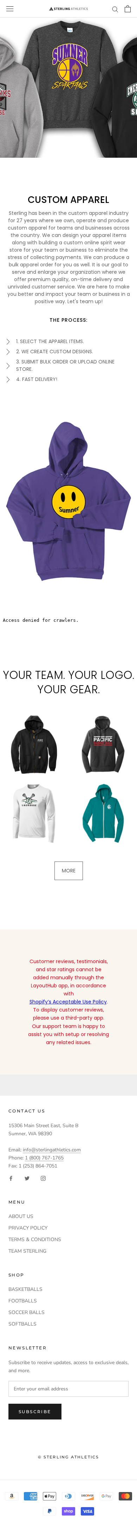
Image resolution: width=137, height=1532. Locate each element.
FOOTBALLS (22, 1301)
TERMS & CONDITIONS (34, 1239)
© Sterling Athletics (68, 1457)
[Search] (115, 9)
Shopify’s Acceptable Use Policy (68, 1001)
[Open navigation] (9, 9)
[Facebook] (10, 1178)
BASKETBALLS (25, 1289)
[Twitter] (27, 1178)
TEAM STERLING (27, 1251)
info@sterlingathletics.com (52, 1149)
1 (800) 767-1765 (44, 1158)
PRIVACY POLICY (27, 1228)
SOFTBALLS (22, 1324)
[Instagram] (43, 1178)
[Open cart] (128, 8)
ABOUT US (20, 1216)
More (69, 870)
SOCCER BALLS (26, 1312)
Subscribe (35, 1411)
